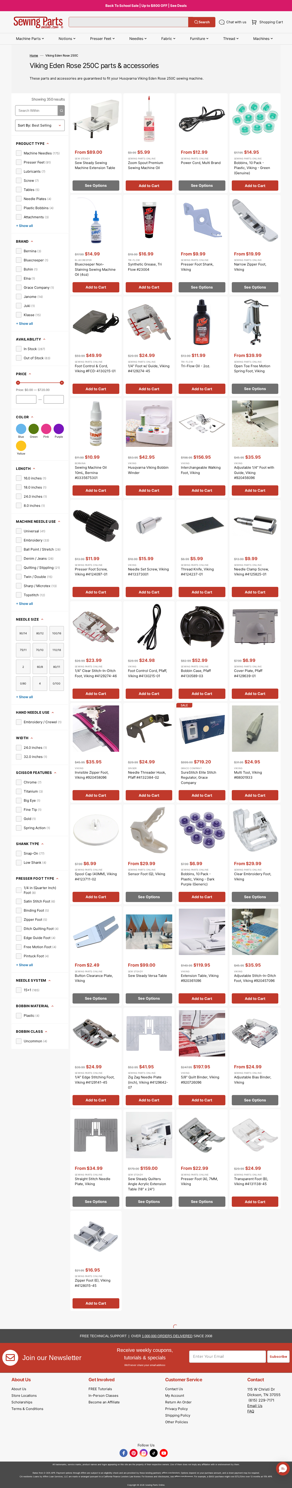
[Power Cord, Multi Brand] (202, 143)
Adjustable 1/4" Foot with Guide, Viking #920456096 (254, 472)
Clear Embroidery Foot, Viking (252, 876)
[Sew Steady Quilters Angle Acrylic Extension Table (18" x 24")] (149, 1159)
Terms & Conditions (27, 1409)
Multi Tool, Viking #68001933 (248, 775)
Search (204, 22)
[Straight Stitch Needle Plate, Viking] (96, 1159)
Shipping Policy (177, 1415)
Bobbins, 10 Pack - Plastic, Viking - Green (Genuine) (252, 168)
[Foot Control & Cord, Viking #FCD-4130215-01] (96, 346)
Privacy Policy (176, 1409)
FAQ (250, 1411)
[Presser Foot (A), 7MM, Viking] (202, 1159)
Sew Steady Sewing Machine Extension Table (95, 165)
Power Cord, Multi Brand (201, 163)
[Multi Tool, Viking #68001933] (255, 753)
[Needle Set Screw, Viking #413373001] (149, 550)
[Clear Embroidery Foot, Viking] (255, 854)
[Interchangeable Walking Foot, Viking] (202, 448)
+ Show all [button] (24, 226)
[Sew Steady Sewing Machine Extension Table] (96, 143)
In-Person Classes (103, 1395)
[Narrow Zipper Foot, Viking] (255, 245)
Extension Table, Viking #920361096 (200, 978)
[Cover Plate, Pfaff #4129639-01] (255, 651)
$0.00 (29, 390)
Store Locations (24, 1395)
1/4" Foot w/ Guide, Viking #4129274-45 (148, 368)
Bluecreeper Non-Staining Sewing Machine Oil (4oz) (95, 269)
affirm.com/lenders (171, 1473)
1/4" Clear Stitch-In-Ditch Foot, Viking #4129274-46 (96, 673)
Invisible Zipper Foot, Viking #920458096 (92, 775)
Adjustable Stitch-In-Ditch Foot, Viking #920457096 (255, 978)
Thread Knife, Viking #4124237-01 (197, 572)
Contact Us (174, 1389)
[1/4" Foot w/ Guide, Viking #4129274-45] (149, 346)
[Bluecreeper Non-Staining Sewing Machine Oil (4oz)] (96, 245)
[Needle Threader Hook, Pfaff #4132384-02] (149, 753)
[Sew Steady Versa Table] (149, 956)
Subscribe (278, 1357)
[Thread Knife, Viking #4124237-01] (202, 550)
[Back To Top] (285, 1481)
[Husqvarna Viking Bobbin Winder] (149, 448)
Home (34, 55)
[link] (37, 153)
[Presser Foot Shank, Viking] (202, 245)
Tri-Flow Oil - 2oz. (195, 366)
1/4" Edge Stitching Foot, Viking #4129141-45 (95, 1080)
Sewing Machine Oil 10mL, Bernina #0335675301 (91, 472)
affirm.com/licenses (184, 1476)
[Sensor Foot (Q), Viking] (149, 854)
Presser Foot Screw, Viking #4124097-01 (91, 572)
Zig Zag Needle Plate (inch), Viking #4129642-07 (148, 1082)
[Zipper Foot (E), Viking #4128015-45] (96, 1261)
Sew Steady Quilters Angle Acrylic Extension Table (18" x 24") (147, 1184)
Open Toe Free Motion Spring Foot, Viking (252, 368)
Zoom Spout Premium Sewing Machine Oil (145, 165)
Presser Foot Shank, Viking (197, 267)
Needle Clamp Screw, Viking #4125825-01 (251, 572)
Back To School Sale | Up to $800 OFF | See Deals (146, 5)
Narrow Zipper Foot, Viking (250, 267)
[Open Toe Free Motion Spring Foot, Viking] (255, 346)
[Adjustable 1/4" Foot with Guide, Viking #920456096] (255, 448)
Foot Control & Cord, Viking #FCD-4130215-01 (95, 368)
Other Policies (176, 1422)
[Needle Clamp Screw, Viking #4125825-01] (255, 550)
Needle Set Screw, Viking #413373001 (148, 572)
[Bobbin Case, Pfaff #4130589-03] (202, 651)
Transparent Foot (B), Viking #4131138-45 (251, 1181)
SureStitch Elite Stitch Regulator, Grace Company (198, 777)
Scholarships (21, 1402)
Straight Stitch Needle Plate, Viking (92, 1181)
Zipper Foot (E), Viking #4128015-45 (92, 1283)
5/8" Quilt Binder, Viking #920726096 (200, 1080)
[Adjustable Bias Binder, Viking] (255, 1058)
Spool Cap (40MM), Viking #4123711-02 (96, 876)
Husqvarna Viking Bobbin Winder (148, 470)
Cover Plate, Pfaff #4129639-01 (248, 673)
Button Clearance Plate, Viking (94, 978)
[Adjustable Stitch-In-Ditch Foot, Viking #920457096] (255, 956)
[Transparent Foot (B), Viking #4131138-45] (255, 1159)
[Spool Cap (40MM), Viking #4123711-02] (96, 854)
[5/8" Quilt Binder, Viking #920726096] (202, 1058)
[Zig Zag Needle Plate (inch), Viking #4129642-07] (149, 1058)
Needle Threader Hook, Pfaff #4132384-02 (147, 775)
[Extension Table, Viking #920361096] (202, 956)
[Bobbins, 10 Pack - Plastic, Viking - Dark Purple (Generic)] (202, 854)
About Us (18, 1389)
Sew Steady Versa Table (147, 975)
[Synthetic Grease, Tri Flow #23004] (149, 245)
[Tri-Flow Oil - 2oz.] (202, 346)
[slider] (18, 383)
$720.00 (44, 390)
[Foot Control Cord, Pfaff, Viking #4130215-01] (149, 651)
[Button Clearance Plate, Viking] (96, 956)
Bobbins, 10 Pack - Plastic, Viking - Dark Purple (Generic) (197, 879)
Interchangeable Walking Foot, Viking (201, 470)
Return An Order (178, 1402)
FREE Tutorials (100, 1389)
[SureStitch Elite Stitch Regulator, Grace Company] (202, 753)
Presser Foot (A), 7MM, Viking (199, 1181)
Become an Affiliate (104, 1402)
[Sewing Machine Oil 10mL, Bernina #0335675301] (96, 448)
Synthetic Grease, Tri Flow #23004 (145, 267)
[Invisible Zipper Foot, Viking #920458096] (96, 753)
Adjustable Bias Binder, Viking (252, 1080)
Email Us (254, 1405)
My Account (174, 1395)
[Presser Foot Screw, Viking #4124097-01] (96, 550)
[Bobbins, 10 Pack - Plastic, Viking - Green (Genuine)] (255, 143)
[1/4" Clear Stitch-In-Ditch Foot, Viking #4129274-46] (96, 651)
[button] (266, 22)
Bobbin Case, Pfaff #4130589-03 (196, 673)
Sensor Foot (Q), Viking (146, 874)
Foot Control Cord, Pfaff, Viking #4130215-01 (147, 673)
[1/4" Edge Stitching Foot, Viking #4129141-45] (96, 1058)
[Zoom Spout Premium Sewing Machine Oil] (149, 143)
